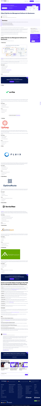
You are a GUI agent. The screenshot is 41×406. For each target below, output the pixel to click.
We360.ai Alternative (20, 390)
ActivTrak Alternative (20, 391)
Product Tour (2, 392)
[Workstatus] (4, 1)
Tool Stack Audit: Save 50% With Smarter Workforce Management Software (14, 369)
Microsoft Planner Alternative (29, 391)
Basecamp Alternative (20, 396)
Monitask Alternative (20, 393)
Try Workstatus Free (37, 1)
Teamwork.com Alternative (20, 395)
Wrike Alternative (18, 115)
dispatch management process (15, 289)
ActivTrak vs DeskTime (11, 389)
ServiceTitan (2, 211)
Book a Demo (11, 81)
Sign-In (27, 1)
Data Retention (35, 390)
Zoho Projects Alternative (28, 392)
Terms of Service (28, 405)
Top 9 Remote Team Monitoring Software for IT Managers (23, 369)
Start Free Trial (17, 81)
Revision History (2, 393)
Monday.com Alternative (28, 393)
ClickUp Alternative (20, 394)
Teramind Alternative (20, 392)
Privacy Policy (24, 405)
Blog (1, 11)
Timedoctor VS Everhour (11, 392)
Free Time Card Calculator (3, 396)
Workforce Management (4, 11)
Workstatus (2, 58)
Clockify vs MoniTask (11, 390)
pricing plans (5, 75)
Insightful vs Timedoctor (11, 391)
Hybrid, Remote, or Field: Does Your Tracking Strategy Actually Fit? (5, 369)
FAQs (34, 389)
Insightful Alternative (20, 389)
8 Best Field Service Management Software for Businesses (34, 29)
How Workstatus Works (3, 390)
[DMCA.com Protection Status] (37, 401)
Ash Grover (6, 16)
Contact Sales (31, 1)
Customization (2, 391)
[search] (24, 1)
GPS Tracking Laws (8, 320)
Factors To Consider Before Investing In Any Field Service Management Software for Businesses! (35, 32)
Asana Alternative (27, 389)
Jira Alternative (27, 390)
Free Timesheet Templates (3, 397)
